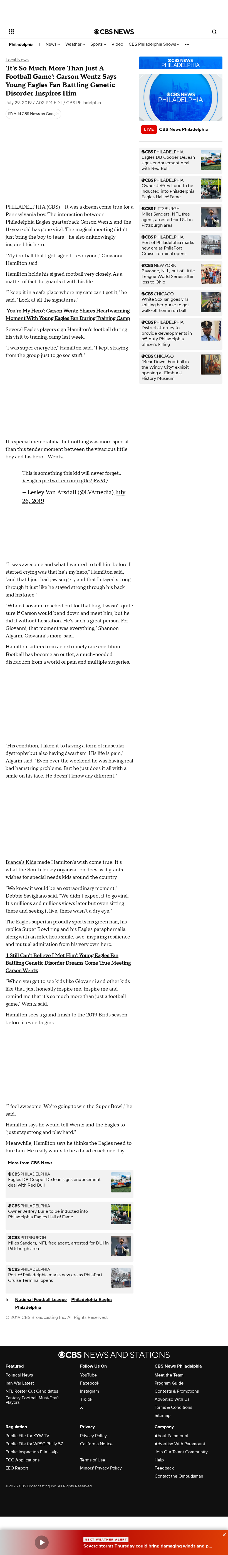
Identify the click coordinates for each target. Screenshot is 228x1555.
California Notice (96, 1444)
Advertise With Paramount (180, 1444)
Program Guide (169, 1383)
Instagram (89, 1391)
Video (117, 44)
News (52, 44)
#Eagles (31, 481)
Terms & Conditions (173, 1407)
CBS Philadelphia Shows (153, 44)
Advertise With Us (172, 1399)
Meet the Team (169, 1375)
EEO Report (17, 1468)
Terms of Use (92, 1460)
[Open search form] (214, 32)
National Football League (41, 1299)
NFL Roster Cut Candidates (32, 1391)
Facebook (89, 1383)
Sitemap (162, 1415)
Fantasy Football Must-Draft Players (32, 1400)
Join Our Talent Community (181, 1452)
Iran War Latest (20, 1383)
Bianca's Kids (21, 862)
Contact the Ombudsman (179, 1476)
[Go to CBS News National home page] (114, 32)
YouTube (88, 1375)
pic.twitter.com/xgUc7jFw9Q (75, 481)
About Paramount (172, 1436)
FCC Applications (22, 1460)
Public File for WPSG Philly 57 (34, 1444)
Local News (17, 60)
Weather (74, 44)
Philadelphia (21, 44)
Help (159, 1460)
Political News (19, 1375)
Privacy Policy (93, 1436)
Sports (97, 44)
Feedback (164, 1468)
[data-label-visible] (222, 1534)
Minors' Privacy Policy (101, 1468)
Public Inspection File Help (32, 1452)
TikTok (86, 1399)
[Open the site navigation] (44, 31)
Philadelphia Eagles (91, 1299)
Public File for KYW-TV (27, 1436)
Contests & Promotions (177, 1391)
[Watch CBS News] (41, 1542)
